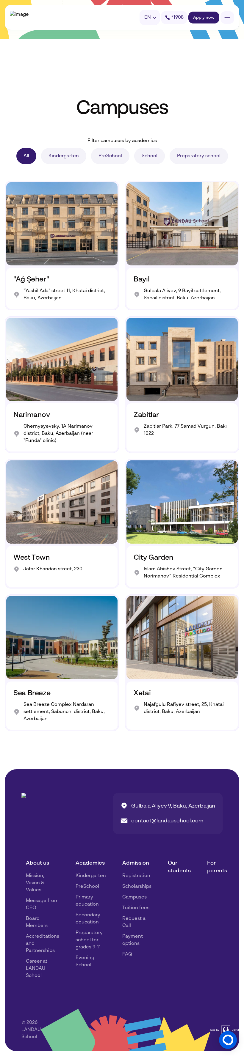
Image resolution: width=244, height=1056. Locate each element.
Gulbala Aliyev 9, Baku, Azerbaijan (173, 806)
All (26, 156)
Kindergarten (64, 156)
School (149, 156)
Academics (90, 863)
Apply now (204, 17)
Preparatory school (198, 156)
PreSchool (110, 156)
